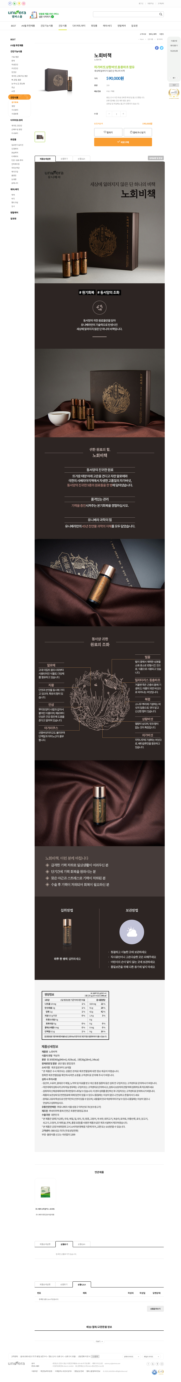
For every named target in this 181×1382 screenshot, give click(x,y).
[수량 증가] (123, 114)
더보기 (99, 1342)
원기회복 (15, 102)
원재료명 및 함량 (155, 158)
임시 (13, 206)
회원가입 (150, 3)
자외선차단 (15, 168)
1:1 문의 (95, 1356)
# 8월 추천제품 (28, 25)
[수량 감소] (109, 114)
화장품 (94, 25)
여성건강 (14, 64)
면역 (13, 61)
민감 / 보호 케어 (17, 160)
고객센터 (161, 3)
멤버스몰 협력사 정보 (93, 1371)
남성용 (13, 179)
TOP (174, 85)
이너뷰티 (15, 110)
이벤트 (161, 34)
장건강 (13, 72)
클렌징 (13, 175)
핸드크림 (14, 202)
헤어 (13, 195)
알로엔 (134, 25)
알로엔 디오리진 (17, 145)
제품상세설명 (45, 159)
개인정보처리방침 (46, 1371)
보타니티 (14, 183)
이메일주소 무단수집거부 (63, 1371)
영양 (13, 106)
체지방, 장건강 (16, 125)
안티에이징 (15, 164)
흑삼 (13, 87)
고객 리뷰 (143, 34)
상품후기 (64, 159)
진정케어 (14, 149)
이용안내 (174, 41)
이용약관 (34, 1371)
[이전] (170, 78)
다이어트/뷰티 (79, 25)
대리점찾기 (174, 46)
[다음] (177, 78)
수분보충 (15, 114)
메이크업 (14, 172)
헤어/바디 (107, 25)
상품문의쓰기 (155, 1309)
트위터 (162, 48)
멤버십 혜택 (153, 34)
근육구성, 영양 (16, 129)
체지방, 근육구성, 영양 (19, 76)
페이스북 (157, 48)
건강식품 (63, 25)
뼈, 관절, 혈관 (16, 80)
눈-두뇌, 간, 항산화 (18, 84)
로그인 (141, 3)
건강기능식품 (47, 25)
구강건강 (14, 68)
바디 (13, 199)
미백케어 (14, 156)
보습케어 (14, 152)
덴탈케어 (122, 25)
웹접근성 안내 (79, 1371)
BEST (13, 25)
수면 (13, 91)
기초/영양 (15, 57)
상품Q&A (81, 159)
